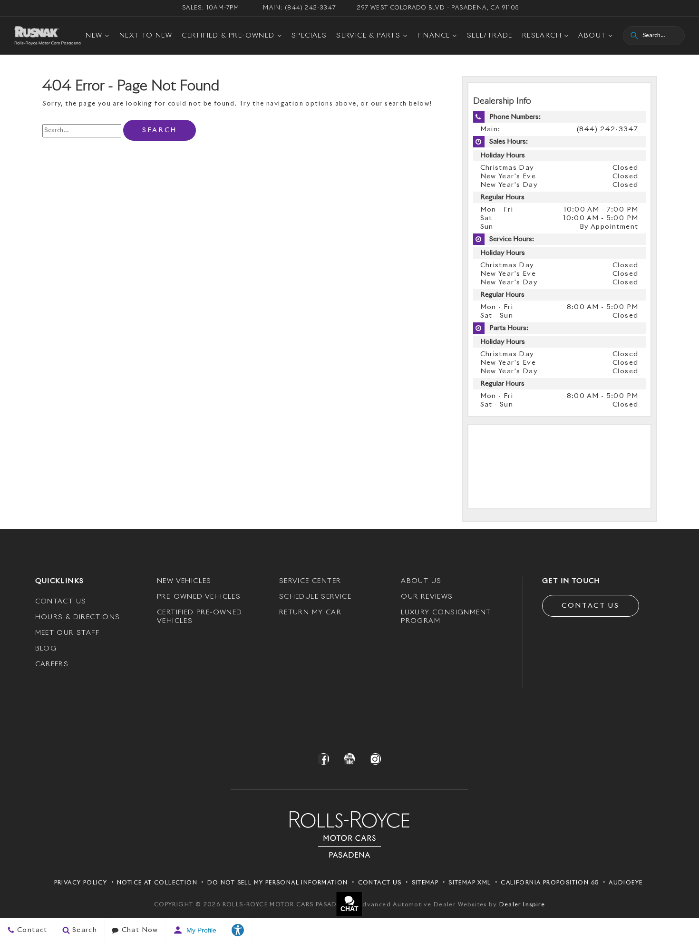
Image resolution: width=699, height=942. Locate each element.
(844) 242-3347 (608, 129)
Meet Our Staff (67, 633)
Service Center (310, 581)
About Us (421, 581)
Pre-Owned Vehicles (199, 596)
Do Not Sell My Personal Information (277, 883)
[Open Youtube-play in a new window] (349, 758)
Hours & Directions (77, 617)
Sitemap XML (469, 883)
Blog (46, 648)
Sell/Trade (490, 35)
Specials (309, 35)
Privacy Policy (80, 883)
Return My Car (310, 612)
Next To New (145, 35)
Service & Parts (368, 35)
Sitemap (425, 883)
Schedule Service (315, 596)
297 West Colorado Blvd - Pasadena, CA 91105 (438, 8)
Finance (433, 35)
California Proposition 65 (550, 883)
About (592, 35)
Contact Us (61, 601)
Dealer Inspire (522, 905)
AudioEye (625, 883)
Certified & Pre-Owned (228, 35)
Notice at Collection (157, 883)
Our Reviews (427, 596)
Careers (52, 664)
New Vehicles (184, 581)
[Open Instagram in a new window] (375, 758)
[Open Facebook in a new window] (323, 758)
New (94, 35)
